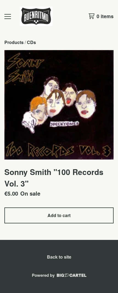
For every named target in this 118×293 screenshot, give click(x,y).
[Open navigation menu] (7, 16)
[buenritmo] (36, 16)
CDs (31, 42)
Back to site (59, 257)
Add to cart (59, 215)
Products (14, 42)
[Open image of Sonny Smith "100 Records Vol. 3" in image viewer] (59, 105)
